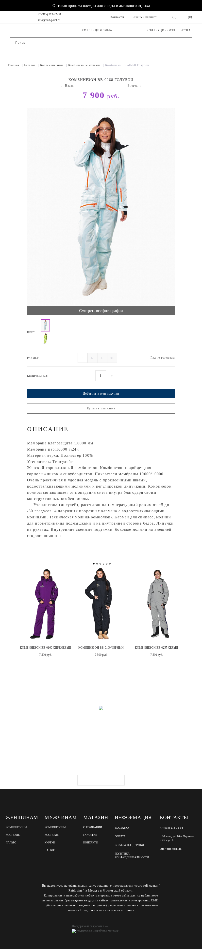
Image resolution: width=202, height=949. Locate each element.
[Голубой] (45, 325)
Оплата (120, 836)
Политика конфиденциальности (132, 855)
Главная (15, 65)
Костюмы (13, 835)
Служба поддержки (129, 844)
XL (112, 358)
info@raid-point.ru (49, 20)
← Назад (67, 85)
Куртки (50, 842)
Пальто (11, 842)
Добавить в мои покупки (101, 393)
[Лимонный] (45, 338)
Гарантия (90, 835)
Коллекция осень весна (169, 30)
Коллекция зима (97, 30)
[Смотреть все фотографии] (101, 207)
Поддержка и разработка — (90, 926)
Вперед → (135, 85)
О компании (92, 827)
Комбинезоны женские (86, 65)
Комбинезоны (16, 827)
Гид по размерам (163, 357)
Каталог (31, 65)
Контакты (90, 842)
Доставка (122, 827)
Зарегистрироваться (101, 780)
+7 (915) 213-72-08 (49, 14)
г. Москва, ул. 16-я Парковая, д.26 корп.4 (177, 838)
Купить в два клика (101, 408)
